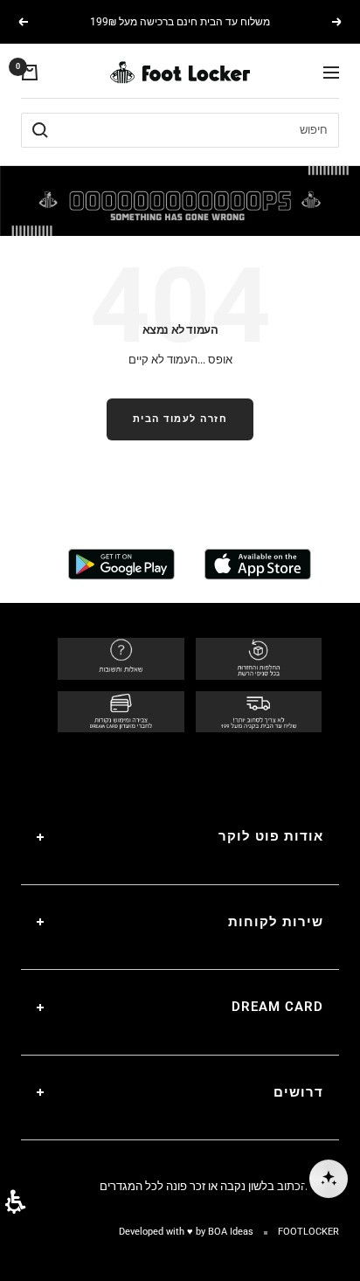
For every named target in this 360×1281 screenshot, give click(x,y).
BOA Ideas (230, 1231)
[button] (15, 1202)
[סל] (29, 72)
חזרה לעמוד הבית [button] (180, 419)
